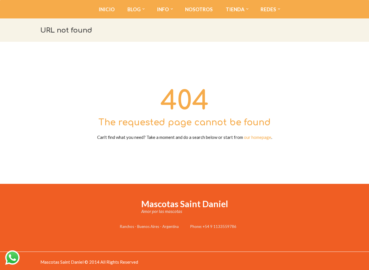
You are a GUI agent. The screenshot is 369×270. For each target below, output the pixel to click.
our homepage (257, 137)
